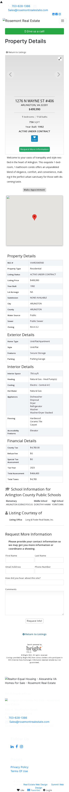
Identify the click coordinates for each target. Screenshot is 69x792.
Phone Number (43, 566)
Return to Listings (17, 52)
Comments (10, 589)
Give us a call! (35, 31)
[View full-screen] (60, 59)
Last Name (40, 555)
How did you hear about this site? (23, 578)
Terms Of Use (19, 771)
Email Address (13, 566)
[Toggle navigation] (62, 20)
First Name (11, 555)
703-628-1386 (21, 6)
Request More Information (34, 149)
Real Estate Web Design (35, 784)
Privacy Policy (19, 767)
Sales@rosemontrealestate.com (28, 10)
